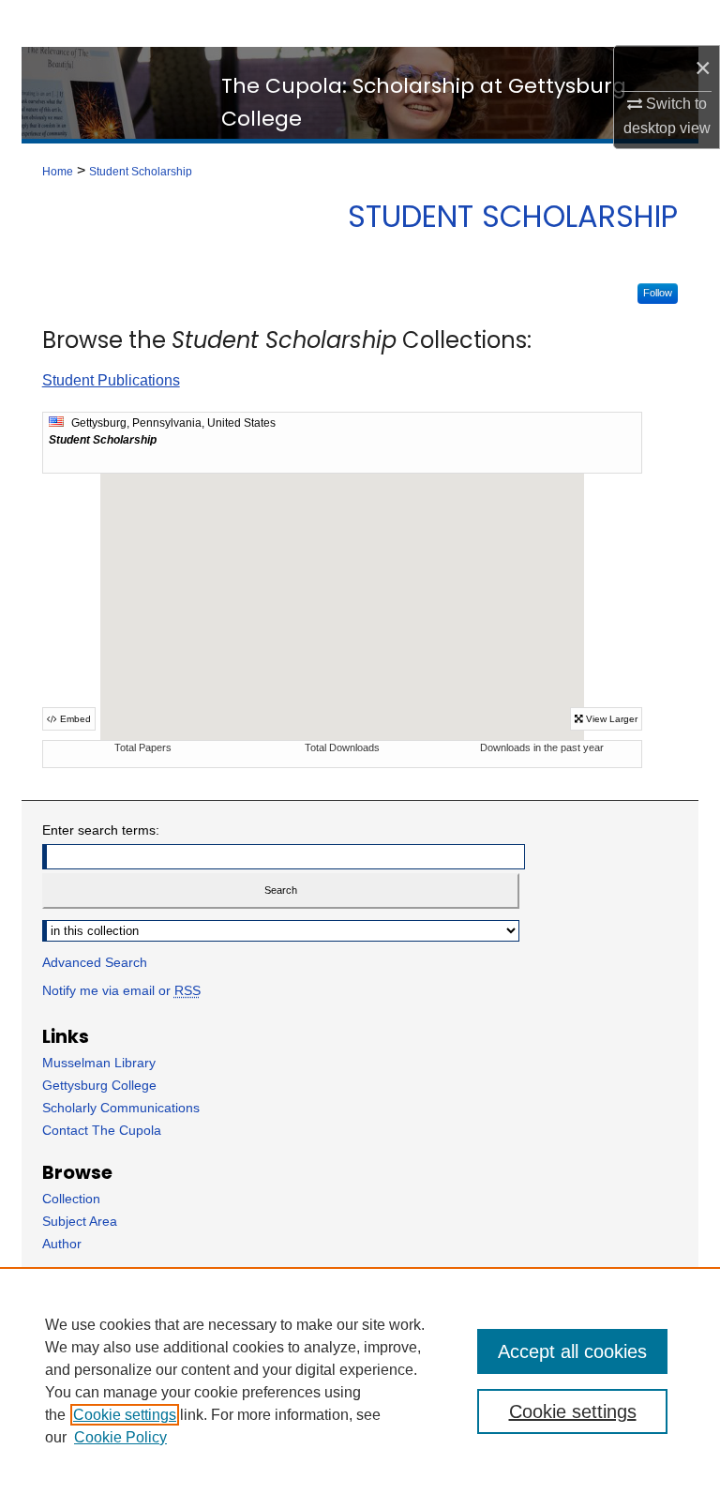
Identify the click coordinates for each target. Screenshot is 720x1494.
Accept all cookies (572, 1351)
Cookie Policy (120, 1437)
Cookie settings (124, 1415)
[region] (360, 1380)
